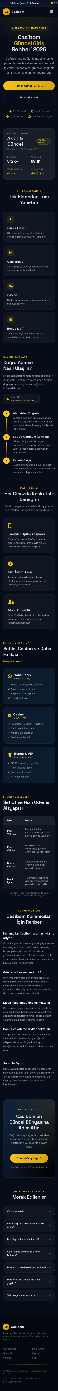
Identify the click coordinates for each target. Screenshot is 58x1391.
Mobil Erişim (38, 1348)
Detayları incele (11, 661)
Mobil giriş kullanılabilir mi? (23, 1239)
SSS (34, 1357)
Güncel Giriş (9, 1348)
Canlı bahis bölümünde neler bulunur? (24, 1253)
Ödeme (7, 1357)
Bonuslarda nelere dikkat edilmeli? (27, 1267)
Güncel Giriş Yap (27, 1158)
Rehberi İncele (29, 97)
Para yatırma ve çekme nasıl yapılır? (23, 1281)
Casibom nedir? (16, 1211)
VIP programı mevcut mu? (22, 1295)
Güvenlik (7, 1353)
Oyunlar (36, 1353)
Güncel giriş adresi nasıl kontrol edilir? (25, 1225)
